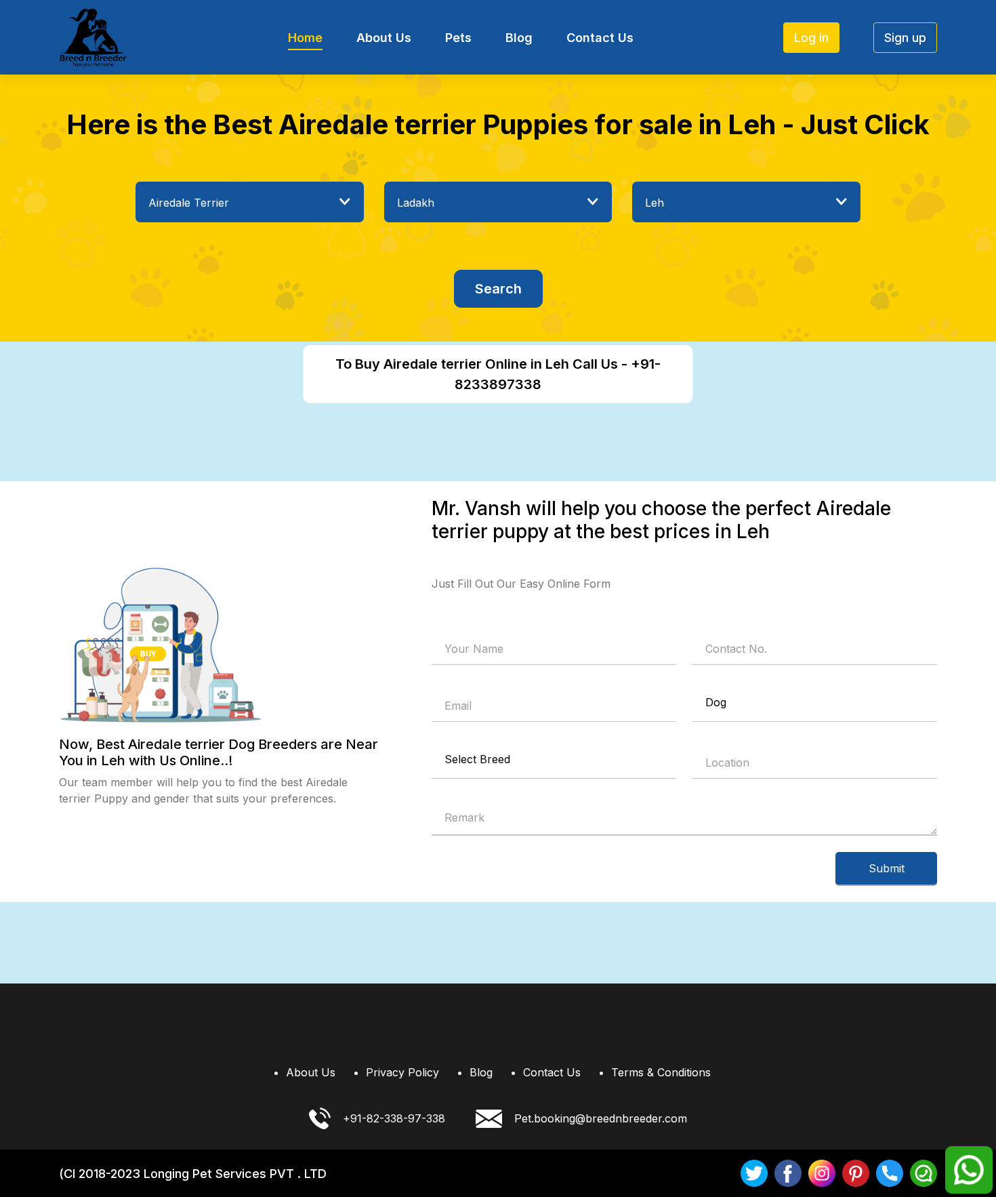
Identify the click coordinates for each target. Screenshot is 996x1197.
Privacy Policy (402, 1072)
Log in (811, 38)
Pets (458, 38)
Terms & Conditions (661, 1072)
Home (305, 38)
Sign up (905, 38)
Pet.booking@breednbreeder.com (600, 1118)
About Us (383, 38)
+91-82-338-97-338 (394, 1118)
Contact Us (600, 38)
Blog (519, 38)
